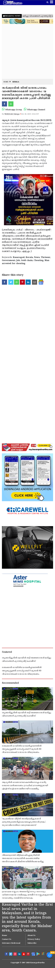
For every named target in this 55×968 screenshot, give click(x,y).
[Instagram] (15, 954)
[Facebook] (7, 954)
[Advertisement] (27, 51)
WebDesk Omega (11, 114)
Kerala (16, 82)
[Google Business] (33, 954)
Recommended (10, 683)
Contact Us (6, 939)
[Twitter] (11, 954)
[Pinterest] (28, 954)
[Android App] (38, 954)
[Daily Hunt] (43, 954)
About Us (31, 936)
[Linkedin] (20, 954)
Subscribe (32, 943)
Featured (7, 652)
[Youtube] (24, 954)
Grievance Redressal (11, 943)
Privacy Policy (34, 939)
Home (5, 82)
